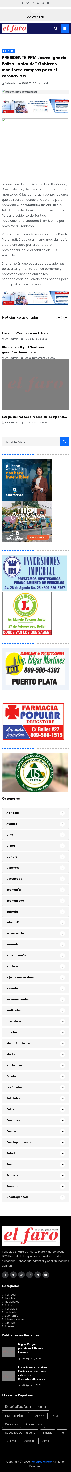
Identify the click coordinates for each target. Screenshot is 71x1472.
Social (10, 1164)
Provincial (13, 1120)
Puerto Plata (15, 1415)
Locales (11, 1032)
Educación (13, 922)
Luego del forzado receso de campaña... (34, 417)
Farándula (13, 944)
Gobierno (12, 966)
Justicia (29, 1441)
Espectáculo (15, 933)
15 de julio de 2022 (36, 339)
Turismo (12, 1186)
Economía (13, 890)
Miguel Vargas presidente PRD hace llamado (30, 1348)
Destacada (14, 879)
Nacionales (14, 1065)
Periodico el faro (41, 1462)
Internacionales (17, 999)
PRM (55, 1416)
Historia (12, 988)
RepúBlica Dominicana (20, 1433)
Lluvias (47, 1433)
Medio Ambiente (18, 1043)
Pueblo (11, 1131)
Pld (62, 1433)
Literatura (13, 1021)
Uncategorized (17, 1197)
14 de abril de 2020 (36, 422)
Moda (10, 1054)
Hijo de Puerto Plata (20, 977)
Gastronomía (16, 955)
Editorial (12, 912)
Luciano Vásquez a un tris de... (27, 333)
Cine (9, 835)
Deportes (12, 868)
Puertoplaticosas (18, 1142)
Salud (10, 1153)
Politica (8, 51)
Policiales (13, 1098)
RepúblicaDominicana (25, 1406)
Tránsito (12, 1175)
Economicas (15, 901)
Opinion (12, 1076)
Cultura (12, 857)
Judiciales (13, 1010)
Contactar (35, 17)
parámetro (14, 1087)
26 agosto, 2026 (31, 1358)
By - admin (11, 339)
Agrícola (12, 813)
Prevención (34, 1424)
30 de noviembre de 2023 (40, 358)
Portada (10, 1294)
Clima (10, 846)
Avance (11, 824)
